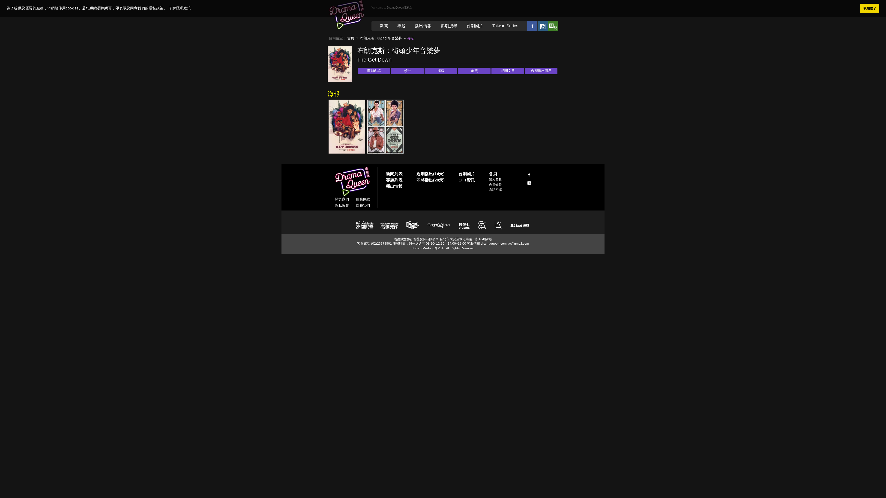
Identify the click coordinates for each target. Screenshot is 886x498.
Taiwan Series (505, 26)
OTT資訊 (466, 180)
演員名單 (374, 71)
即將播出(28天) (430, 180)
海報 (440, 71)
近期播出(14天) (430, 174)
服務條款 (363, 199)
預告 (407, 71)
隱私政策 (342, 206)
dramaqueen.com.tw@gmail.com (505, 243)
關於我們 (342, 199)
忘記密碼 (495, 190)
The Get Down (374, 60)
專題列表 (394, 180)
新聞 (384, 26)
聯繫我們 (363, 206)
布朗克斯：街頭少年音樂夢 (381, 38)
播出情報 (423, 26)
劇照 (474, 71)
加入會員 (495, 179)
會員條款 (495, 185)
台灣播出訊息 (541, 71)
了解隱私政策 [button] (180, 8)
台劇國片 (475, 26)
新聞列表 (394, 174)
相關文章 (508, 71)
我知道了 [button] (869, 8)
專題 (401, 26)
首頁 (350, 38)
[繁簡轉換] (553, 26)
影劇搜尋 (449, 26)
